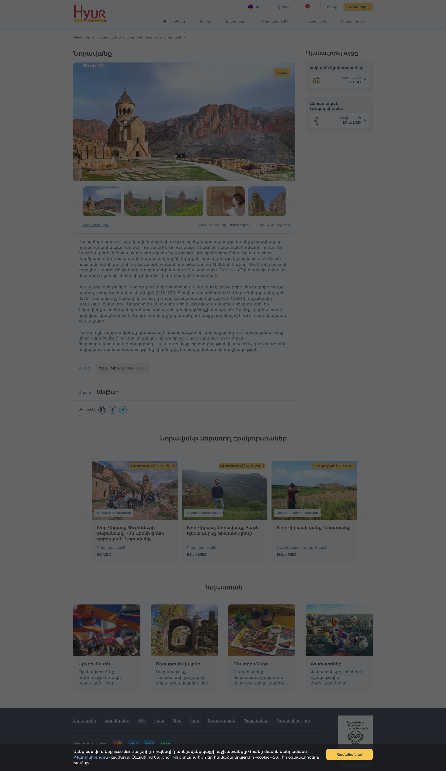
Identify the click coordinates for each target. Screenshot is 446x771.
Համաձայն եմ (349, 754)
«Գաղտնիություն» (91, 757)
